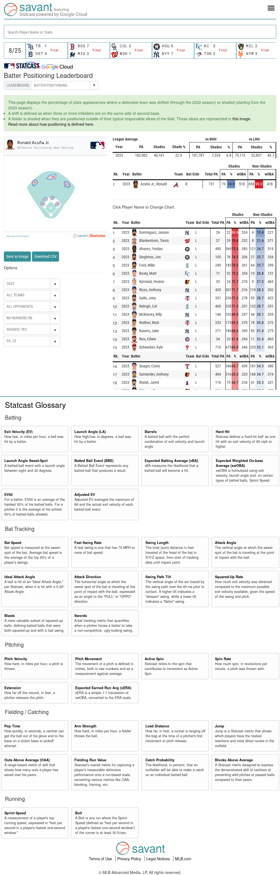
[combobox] (140, 32)
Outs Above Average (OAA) (27, 759)
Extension (12, 687)
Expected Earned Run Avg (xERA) (103, 687)
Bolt (78, 812)
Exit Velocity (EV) (18, 431)
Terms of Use (101, 858)
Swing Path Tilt (158, 576)
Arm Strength (85, 726)
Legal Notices (158, 858)
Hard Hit (222, 431)
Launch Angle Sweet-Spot (26, 460)
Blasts (9, 615)
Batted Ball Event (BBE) (93, 460)
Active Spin (154, 658)
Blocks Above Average (234, 759)
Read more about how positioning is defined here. (51, 124)
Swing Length (157, 542)
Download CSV (45, 256)
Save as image (17, 256)
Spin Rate (223, 658)
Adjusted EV (84, 494)
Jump (219, 726)
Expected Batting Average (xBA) (171, 460)
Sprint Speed (15, 812)
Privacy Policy (129, 858)
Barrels (151, 431)
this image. (241, 118)
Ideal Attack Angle (19, 576)
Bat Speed (12, 542)
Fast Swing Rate (87, 542)
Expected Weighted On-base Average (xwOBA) (239, 463)
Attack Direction (87, 576)
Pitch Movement (88, 658)
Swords (80, 615)
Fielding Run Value (90, 759)
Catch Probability (159, 759)
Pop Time (12, 726)
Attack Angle (225, 542)
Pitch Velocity (15, 658)
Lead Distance (157, 726)
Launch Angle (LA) (90, 431)
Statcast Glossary (35, 404)
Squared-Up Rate (229, 576)
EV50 (8, 494)
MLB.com (183, 858)
